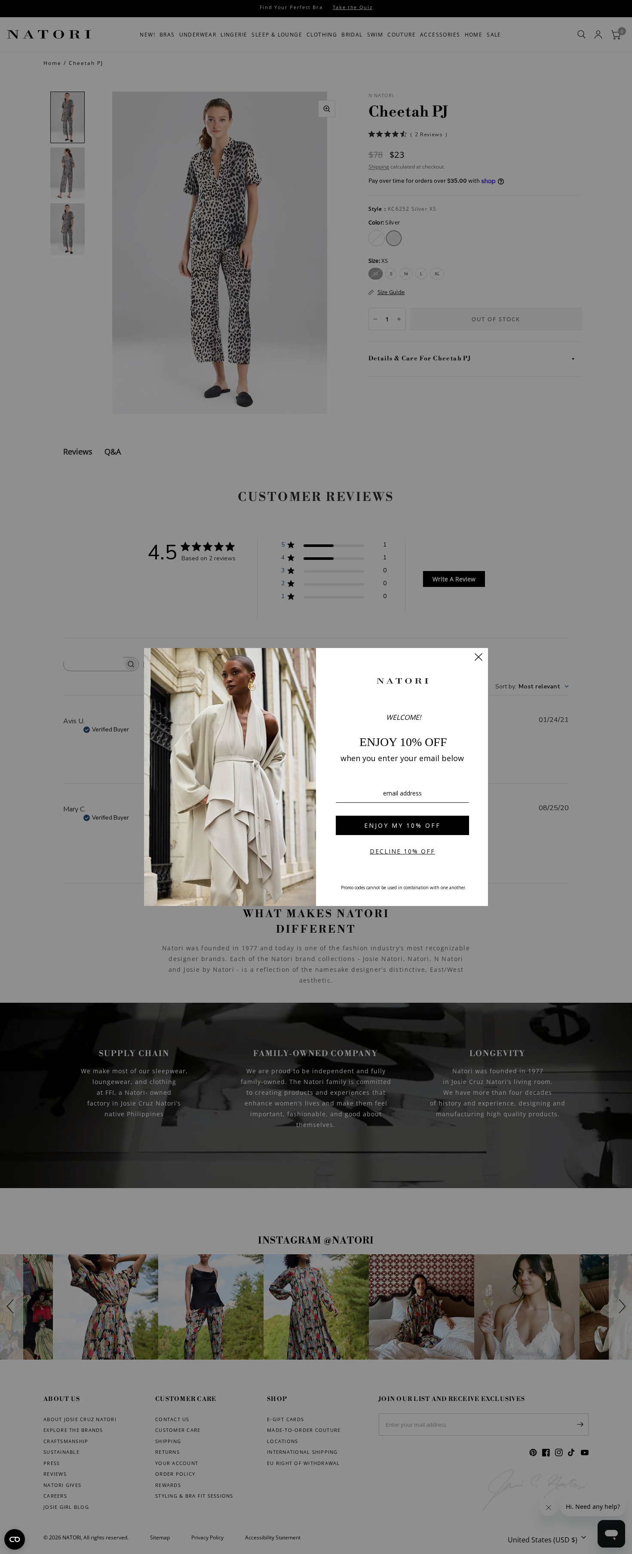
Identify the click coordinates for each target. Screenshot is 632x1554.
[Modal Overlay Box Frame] (316, 777)
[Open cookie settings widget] (14, 1539)
